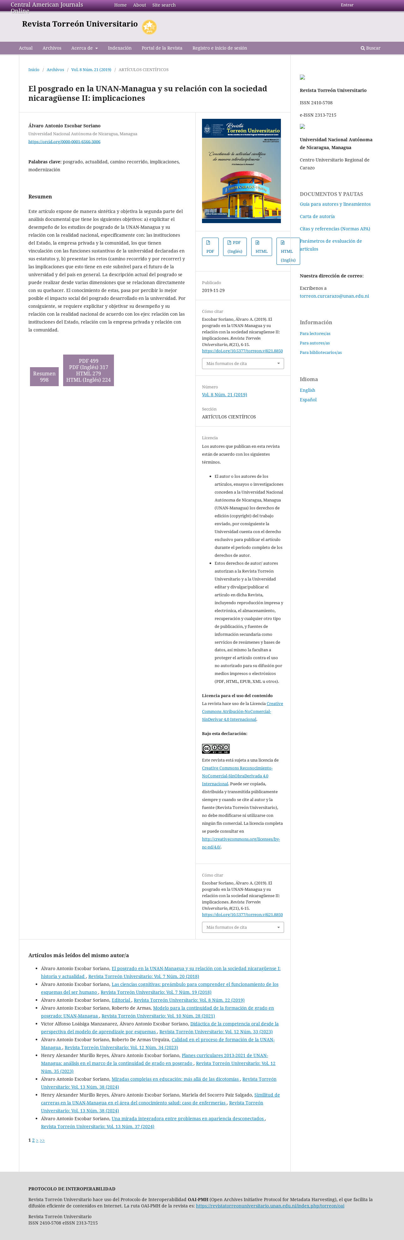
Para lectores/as (315, 333)
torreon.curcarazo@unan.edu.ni (334, 296)
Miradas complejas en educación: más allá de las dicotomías (176, 1079)
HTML (262, 251)
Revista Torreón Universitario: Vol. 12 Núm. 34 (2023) (121, 1047)
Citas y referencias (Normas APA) (335, 229)
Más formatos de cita (226, 363)
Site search (164, 5)
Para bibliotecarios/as (321, 352)
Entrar (347, 5)
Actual (26, 48)
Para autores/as (315, 343)
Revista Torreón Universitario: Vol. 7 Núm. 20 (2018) (143, 976)
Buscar (373, 48)
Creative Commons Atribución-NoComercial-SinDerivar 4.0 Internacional (242, 711)
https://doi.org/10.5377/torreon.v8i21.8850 (242, 351)
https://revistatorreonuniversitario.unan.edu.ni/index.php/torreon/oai (270, 1206)
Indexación (120, 48)
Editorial (121, 1000)
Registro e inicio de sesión (220, 48)
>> (42, 1140)
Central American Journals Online (47, 8)
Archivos (52, 48)
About (139, 5)
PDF (210, 251)
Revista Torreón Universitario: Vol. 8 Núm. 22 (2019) (189, 1000)
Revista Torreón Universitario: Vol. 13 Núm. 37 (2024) (97, 1126)
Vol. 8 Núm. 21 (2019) (91, 69)
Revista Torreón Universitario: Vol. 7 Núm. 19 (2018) (156, 992)
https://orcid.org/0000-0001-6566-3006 (64, 141)
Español (308, 400)
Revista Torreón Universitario (80, 23)
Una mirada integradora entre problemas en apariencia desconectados (188, 1118)
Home (120, 5)
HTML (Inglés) (288, 255)
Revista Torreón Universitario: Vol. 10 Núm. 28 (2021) (158, 1016)
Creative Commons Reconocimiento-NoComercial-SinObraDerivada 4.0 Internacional (237, 776)
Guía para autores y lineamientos (335, 204)
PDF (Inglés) (235, 247)
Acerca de (82, 48)
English (307, 390)
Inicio (33, 69)
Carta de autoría (317, 216)
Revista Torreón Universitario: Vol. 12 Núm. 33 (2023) (216, 1032)
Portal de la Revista (162, 48)
